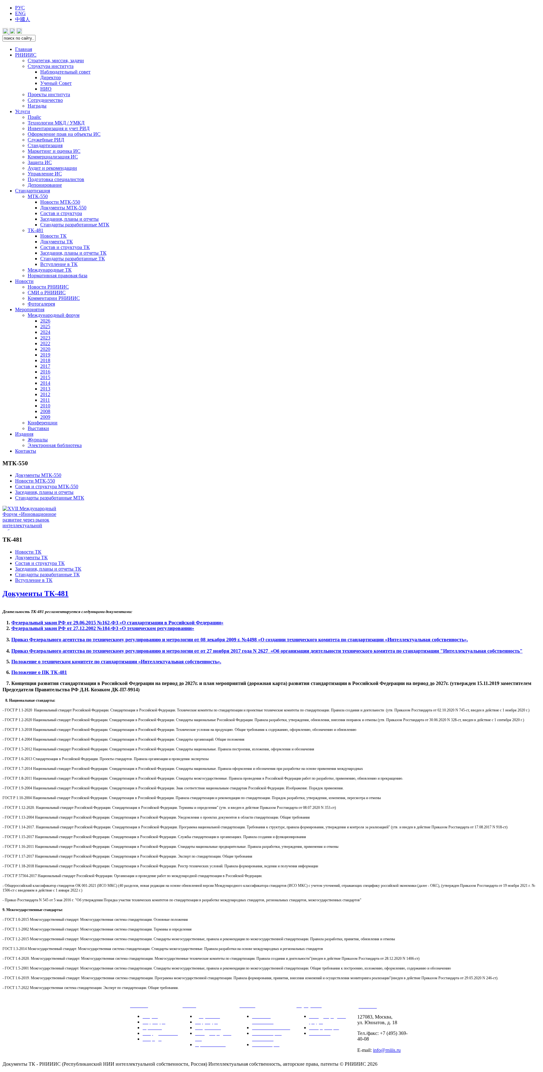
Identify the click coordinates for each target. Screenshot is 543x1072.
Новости (24, 281)
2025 (45, 326)
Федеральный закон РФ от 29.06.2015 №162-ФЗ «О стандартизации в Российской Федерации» (117, 622)
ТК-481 (35, 230)
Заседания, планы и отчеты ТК (73, 253)
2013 (45, 388)
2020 (45, 349)
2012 (45, 394)
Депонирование (45, 185)
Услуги (22, 111)
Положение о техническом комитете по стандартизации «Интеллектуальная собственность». (116, 661)
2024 (45, 332)
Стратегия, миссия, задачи (56, 60)
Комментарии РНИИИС (54, 298)
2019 (45, 354)
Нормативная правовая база (57, 275)
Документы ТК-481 (36, 593)
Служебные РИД (46, 139)
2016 (45, 371)
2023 (45, 337)
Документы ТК (56, 241)
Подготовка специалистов (56, 179)
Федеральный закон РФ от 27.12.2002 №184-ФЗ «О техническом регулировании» (102, 628)
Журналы (38, 439)
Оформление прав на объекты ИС (64, 134)
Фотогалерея (41, 304)
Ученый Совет (56, 83)
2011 (45, 400)
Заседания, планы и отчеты (69, 219)
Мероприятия (29, 309)
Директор (50, 77)
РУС (20, 7)
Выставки (38, 428)
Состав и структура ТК (40, 563)
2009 (45, 417)
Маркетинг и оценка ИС (54, 151)
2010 (45, 405)
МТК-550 (38, 196)
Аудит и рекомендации (52, 168)
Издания (24, 434)
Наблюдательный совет (65, 72)
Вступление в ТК (59, 264)
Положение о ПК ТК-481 (39, 672)
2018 (45, 360)
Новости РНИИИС (48, 287)
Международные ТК (50, 270)
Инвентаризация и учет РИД (59, 128)
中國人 (22, 19)
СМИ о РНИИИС (47, 292)
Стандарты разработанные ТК (72, 258)
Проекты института (49, 94)
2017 (45, 366)
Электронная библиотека (55, 445)
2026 (45, 320)
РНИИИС (25, 55)
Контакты (25, 451)
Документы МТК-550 (63, 207)
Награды (37, 105)
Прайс (34, 117)
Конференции (43, 422)
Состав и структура (61, 213)
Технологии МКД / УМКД (56, 122)
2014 (45, 383)
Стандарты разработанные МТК (74, 224)
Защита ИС (40, 162)
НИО (46, 88)
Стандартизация (45, 145)
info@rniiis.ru (387, 1050)
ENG (20, 13)
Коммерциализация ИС (53, 156)
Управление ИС (45, 173)
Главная (23, 49)
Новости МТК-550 (60, 202)
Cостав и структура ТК (65, 247)
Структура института (51, 66)
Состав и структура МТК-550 (46, 486)
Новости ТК (53, 236)
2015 (45, 377)
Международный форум (54, 315)
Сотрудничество (45, 100)
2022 (45, 343)
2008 (45, 411)
